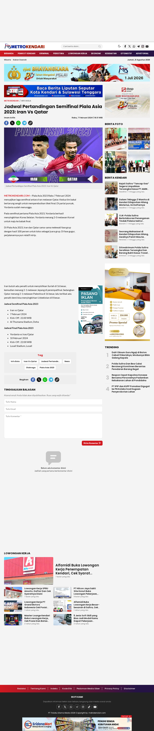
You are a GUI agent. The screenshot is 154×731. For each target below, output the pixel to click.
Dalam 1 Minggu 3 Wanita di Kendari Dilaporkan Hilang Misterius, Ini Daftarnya (134, 202)
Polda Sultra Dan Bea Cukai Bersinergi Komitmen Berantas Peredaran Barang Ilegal (128, 366)
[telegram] (24, 123)
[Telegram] (77, 707)
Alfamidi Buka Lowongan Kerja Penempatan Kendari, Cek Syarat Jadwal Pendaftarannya (77, 571)
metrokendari (11, 100)
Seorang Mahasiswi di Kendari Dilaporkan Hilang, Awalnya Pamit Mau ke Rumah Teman (134, 235)
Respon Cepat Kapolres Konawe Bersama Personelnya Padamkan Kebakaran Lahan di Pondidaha (130, 377)
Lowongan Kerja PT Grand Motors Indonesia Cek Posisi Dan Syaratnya (35, 606)
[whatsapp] (18, 123)
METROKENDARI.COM (17, 195)
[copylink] (30, 123)
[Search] (99, 46)
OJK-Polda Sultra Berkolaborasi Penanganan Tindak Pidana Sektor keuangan (134, 219)
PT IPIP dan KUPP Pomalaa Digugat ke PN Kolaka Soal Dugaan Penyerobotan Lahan (131, 389)
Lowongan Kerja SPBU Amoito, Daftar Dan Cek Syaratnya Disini (37, 591)
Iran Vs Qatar (30, 361)
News (67, 361)
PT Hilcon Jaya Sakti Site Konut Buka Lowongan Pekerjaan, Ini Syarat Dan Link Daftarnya (85, 594)
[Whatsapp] (71, 707)
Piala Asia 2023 (47, 367)
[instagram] (83, 707)
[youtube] (95, 707)
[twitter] (12, 123)
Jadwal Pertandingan (51, 361)
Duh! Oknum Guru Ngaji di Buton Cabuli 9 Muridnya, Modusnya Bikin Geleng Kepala (131, 355)
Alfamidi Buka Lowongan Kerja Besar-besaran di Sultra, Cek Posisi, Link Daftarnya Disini (86, 607)
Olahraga (30, 367)
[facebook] (6, 123)
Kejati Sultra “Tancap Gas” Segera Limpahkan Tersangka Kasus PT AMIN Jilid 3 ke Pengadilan (134, 187)
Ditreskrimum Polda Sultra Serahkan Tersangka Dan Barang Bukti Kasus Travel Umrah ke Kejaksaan (133, 251)
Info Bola (26, 100)
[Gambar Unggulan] (53, 155)
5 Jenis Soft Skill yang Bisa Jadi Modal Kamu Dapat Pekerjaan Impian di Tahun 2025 (86, 619)
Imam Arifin (9, 117)
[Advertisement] (77, 21)
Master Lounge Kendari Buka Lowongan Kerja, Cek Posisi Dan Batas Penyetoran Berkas (37, 619)
